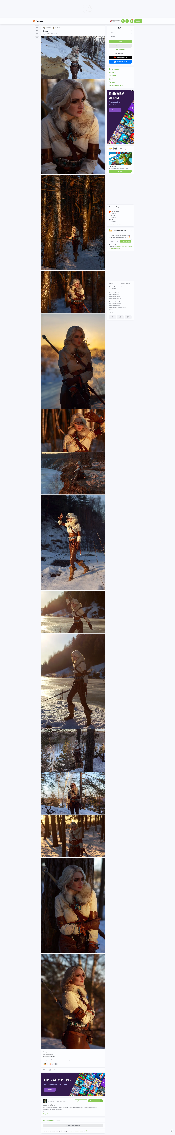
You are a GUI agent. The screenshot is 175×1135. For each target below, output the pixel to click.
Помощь (111, 283)
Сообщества (80, 21)
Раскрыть (73, 1125)
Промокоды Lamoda (114, 294)
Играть (120, 171)
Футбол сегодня (113, 311)
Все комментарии (48, 1120)
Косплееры (68, 1060)
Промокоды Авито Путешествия (117, 307)
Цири (73, 1060)
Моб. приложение (113, 288)
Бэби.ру (111, 312)
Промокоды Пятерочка (115, 298)
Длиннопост (91, 1060)
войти (86, 1131)
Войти (138, 21)
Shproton (84, 1060)
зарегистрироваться (76, 1131)
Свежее (65, 21)
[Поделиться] (54, 1070)
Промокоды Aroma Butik (115, 300)
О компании (124, 287)
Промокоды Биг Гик (114, 292)
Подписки (71, 21)
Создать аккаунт (120, 45)
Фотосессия (54, 1060)
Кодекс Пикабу (113, 285)
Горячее (52, 21)
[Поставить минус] (37, 33)
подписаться (126, 241)
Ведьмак (78, 1060)
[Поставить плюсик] (37, 27)
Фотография (46, 1060)
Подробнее (46, 1114)
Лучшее (58, 21)
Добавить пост (81, 1101)
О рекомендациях (125, 285)
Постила (111, 309)
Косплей (61, 1060)
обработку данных (121, 246)
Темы (92, 21)
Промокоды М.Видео (114, 296)
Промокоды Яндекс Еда (115, 303)
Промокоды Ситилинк (114, 305)
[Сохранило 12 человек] (50, 1070)
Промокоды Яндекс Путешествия (117, 302)
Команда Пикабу (113, 287)
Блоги (87, 21)
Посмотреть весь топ (115, 224)
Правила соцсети (125, 283)
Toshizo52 (48, 27)
